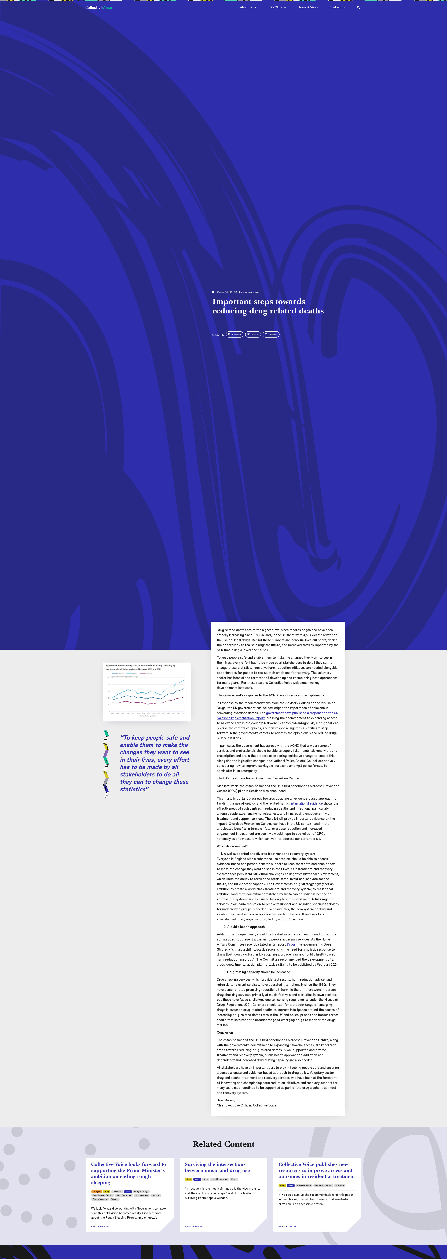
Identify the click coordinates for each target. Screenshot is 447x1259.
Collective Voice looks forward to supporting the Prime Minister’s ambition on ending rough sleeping (128, 1173)
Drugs (291, 944)
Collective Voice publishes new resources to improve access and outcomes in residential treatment (317, 1170)
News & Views (308, 7)
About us (246, 7)
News (257, 291)
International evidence (307, 803)
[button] (234, 334)
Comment (249, 291)
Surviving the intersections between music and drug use (217, 1167)
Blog (241, 291)
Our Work (275, 7)
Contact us (337, 7)
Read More (98, 1226)
